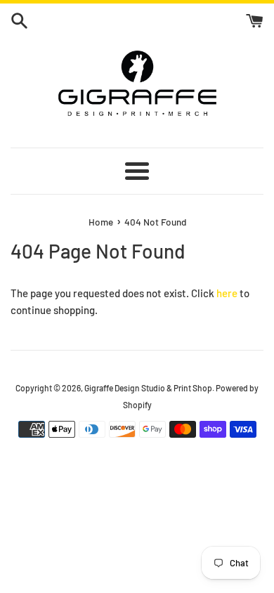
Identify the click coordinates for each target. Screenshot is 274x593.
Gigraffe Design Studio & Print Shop (148, 388)
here (226, 293)
